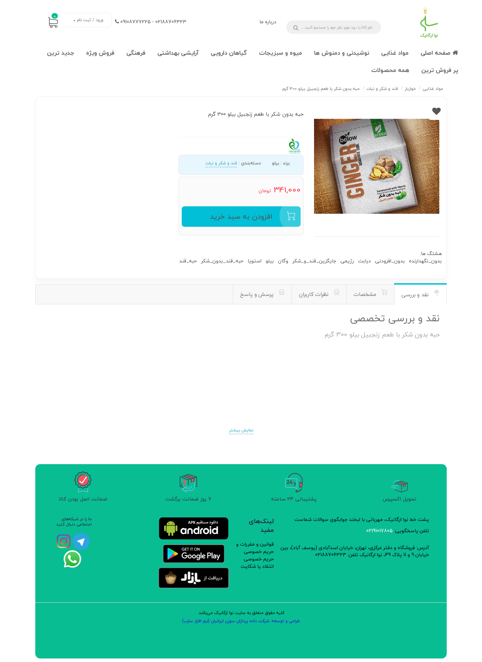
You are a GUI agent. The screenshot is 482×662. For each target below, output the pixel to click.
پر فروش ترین (439, 70)
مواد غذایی (395, 53)
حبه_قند (188, 260)
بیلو (270, 260)
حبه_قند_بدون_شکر (222, 260)
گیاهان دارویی (229, 53)
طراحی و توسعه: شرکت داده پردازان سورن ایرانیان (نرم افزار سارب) (241, 621)
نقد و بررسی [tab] (416, 294)
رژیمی (347, 260)
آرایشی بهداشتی (178, 53)
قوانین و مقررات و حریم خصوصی (255, 547)
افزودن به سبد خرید (241, 216)
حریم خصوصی (259, 559)
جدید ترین (60, 53)
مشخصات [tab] (366, 294)
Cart (55, 16)
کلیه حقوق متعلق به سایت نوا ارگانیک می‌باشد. (241, 613)
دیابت (364, 260)
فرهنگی (135, 53)
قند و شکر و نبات (221, 163)
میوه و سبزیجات (280, 53)
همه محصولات (390, 70)
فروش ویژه (100, 53)
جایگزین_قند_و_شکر (314, 260)
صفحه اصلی (436, 53)
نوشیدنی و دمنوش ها (341, 53)
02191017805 (379, 530)
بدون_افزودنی (390, 260)
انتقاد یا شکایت (257, 566)
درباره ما (267, 21)
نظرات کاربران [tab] (314, 294)
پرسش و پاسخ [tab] (257, 294)
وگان (283, 260)
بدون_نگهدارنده (425, 260)
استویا (254, 260)
